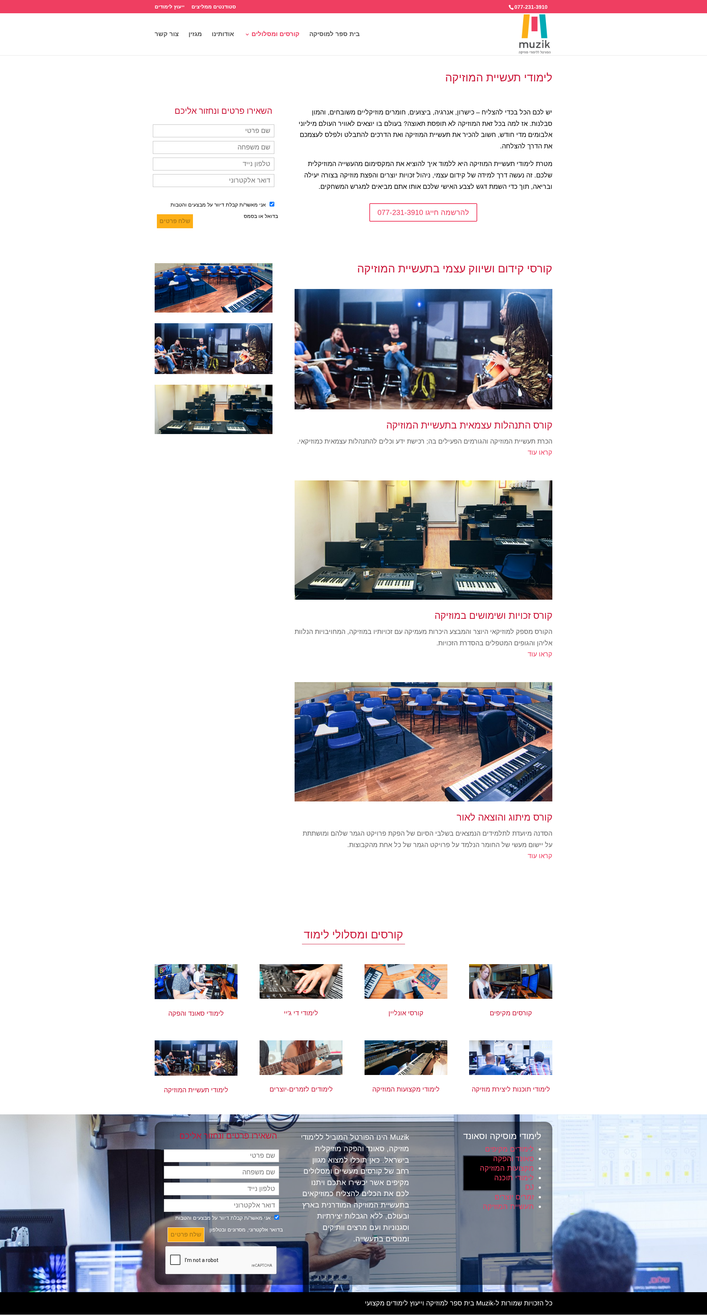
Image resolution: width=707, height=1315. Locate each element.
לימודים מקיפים (509, 1149)
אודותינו (223, 35)
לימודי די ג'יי (301, 1013)
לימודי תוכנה (514, 1178)
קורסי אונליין (405, 1013)
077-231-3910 (531, 7)
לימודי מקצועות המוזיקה (406, 1089)
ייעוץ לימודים (169, 7)
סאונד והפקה (513, 1158)
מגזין (195, 35)
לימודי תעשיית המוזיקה (196, 1090)
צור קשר (167, 35)
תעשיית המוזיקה (508, 1206)
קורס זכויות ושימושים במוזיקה (493, 615)
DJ (529, 1187)
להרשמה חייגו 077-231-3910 (423, 212)
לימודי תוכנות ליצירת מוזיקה (511, 1089)
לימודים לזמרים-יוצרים (301, 1089)
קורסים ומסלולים (275, 35)
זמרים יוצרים (514, 1197)
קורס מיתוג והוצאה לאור (504, 817)
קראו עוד (540, 452)
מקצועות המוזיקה (507, 1168)
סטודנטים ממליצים (213, 7)
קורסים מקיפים (511, 1013)
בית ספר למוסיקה (334, 35)
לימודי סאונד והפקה (196, 1013)
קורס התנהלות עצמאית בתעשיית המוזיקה (469, 425)
